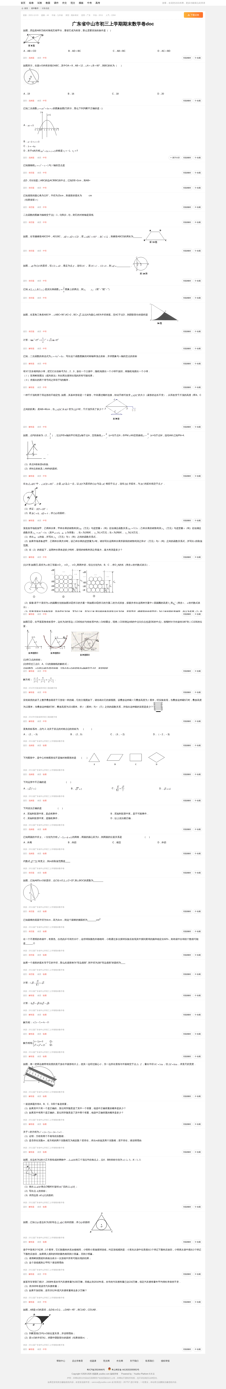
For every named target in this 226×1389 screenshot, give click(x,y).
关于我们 (134, 1361)
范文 (73, 3)
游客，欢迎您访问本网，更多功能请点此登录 (183, 3)
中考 (89, 3)
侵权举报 (165, 1361)
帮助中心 (61, 1361)
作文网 (120, 1361)
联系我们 (149, 1361)
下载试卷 (194, 15)
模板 (81, 3)
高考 (97, 3)
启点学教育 (77, 1361)
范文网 (106, 1361)
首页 (23, 3)
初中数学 (35, 8)
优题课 (93, 1361)
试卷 (39, 3)
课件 (56, 3)
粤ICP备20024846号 (96, 1370)
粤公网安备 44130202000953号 (125, 1370)
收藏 (198, 58)
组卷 (31, 3)
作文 (64, 3)
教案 (48, 3)
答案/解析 (187, 58)
